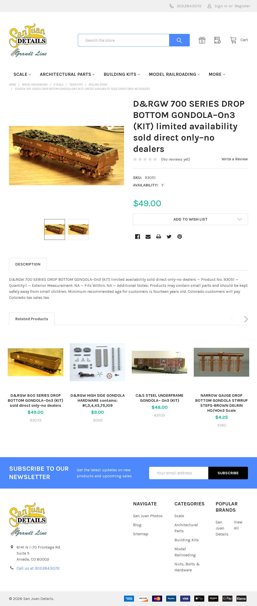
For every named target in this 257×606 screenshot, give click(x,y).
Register (242, 6)
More (215, 74)
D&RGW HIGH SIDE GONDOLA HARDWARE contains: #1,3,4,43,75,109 (98, 400)
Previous (233, 319)
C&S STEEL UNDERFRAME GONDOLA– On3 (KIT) (159, 398)
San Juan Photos (148, 515)
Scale (20, 74)
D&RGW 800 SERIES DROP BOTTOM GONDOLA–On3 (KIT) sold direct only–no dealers (35, 400)
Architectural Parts (65, 74)
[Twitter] (169, 236)
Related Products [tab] (31, 318)
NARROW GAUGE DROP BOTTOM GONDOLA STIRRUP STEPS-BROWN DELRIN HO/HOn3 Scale (221, 403)
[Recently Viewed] (219, 40)
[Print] (158, 236)
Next (245, 319)
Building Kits (120, 74)
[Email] (148, 236)
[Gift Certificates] (203, 40)
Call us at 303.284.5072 (38, 568)
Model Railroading (172, 74)
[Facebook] (137, 236)
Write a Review (235, 159)
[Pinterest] (179, 236)
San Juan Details (222, 528)
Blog (137, 524)
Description (27, 264)
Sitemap (140, 533)
